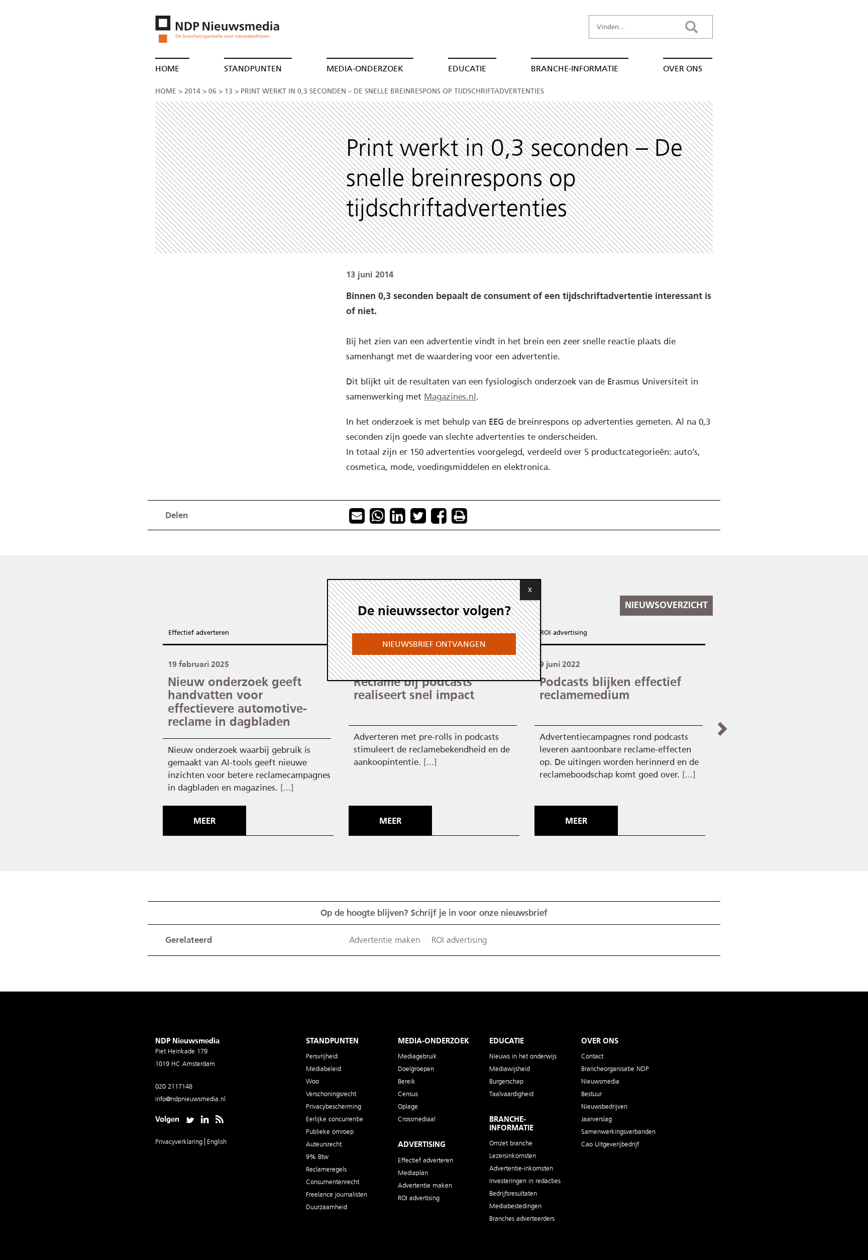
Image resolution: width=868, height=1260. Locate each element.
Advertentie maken (384, 940)
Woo (312, 1081)
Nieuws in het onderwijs (523, 1056)
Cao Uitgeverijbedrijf (610, 1144)
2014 (192, 91)
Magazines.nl (450, 397)
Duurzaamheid (326, 1207)
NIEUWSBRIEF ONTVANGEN (434, 644)
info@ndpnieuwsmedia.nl (190, 1099)
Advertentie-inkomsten (521, 1168)
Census (408, 1094)
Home (167, 68)
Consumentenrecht (332, 1182)
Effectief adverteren (198, 632)
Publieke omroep (330, 1131)
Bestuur (591, 1094)
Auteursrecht (324, 1144)
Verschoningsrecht (331, 1094)
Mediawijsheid (509, 1069)
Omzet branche (510, 1143)
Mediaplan (413, 1173)
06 (212, 91)
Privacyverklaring (179, 1141)
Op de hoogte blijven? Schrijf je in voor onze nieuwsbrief (434, 913)
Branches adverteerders (522, 1218)
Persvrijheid (322, 1056)
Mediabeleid (323, 1069)
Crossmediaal (417, 1119)
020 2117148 (173, 1086)
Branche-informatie (574, 68)
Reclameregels (326, 1169)
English (217, 1141)
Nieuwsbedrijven (604, 1106)
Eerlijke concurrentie (334, 1119)
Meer (204, 821)
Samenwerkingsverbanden (618, 1131)
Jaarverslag (596, 1119)
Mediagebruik (417, 1056)
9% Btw (317, 1156)
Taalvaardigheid (511, 1094)
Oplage (408, 1106)
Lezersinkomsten (512, 1155)
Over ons (682, 68)
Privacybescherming (333, 1106)
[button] (722, 728)
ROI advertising (563, 632)
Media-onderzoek (365, 68)
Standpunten (253, 68)
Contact (592, 1056)
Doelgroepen (416, 1069)
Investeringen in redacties (525, 1181)
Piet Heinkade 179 (181, 1051)
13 (229, 91)
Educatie (467, 68)
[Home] (213, 32)
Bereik (406, 1081)
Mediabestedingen (515, 1206)
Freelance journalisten (336, 1194)
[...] (287, 788)
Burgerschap (506, 1081)
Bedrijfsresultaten (513, 1193)
